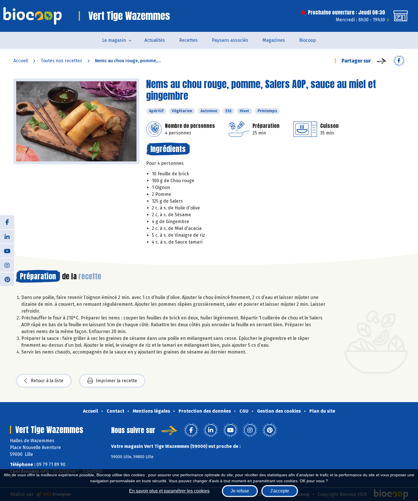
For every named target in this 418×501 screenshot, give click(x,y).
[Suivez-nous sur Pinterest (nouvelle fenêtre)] (7, 279)
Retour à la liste (47, 380)
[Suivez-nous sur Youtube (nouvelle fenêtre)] (7, 251)
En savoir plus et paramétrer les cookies (169, 490)
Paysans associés (230, 40)
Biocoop (307, 40)
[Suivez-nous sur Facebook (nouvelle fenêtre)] (7, 222)
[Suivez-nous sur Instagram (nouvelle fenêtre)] (7, 265)
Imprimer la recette (116, 380)
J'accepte (279, 490)
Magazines (273, 40)
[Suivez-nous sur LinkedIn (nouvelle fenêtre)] (7, 236)
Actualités (154, 40)
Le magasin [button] (114, 40)
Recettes (188, 40)
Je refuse (240, 490)
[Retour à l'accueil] (32, 16)
